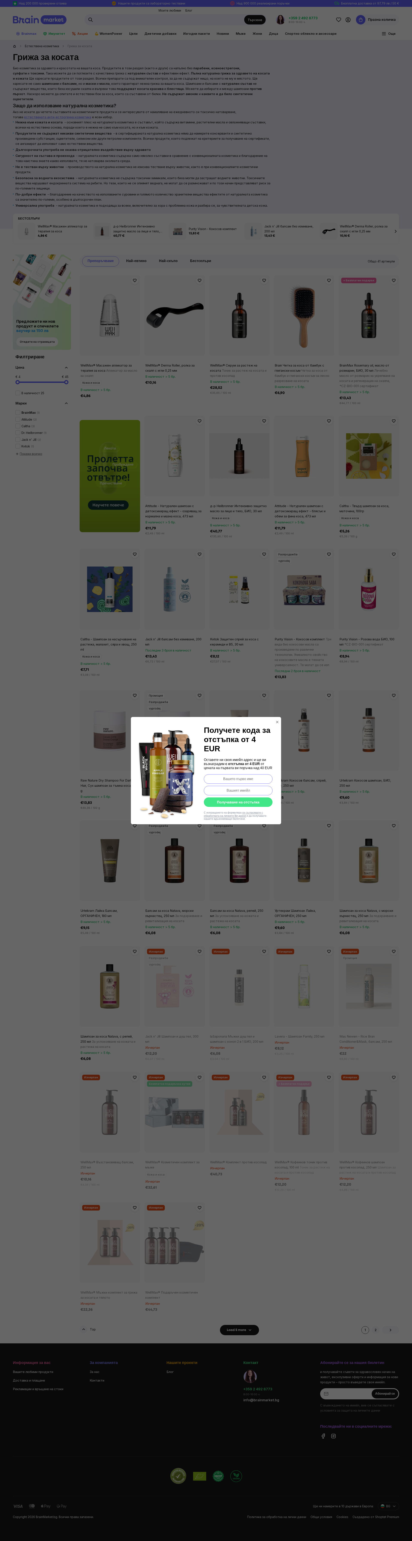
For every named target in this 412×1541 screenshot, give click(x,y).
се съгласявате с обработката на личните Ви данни (233, 814)
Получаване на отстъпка (238, 802)
